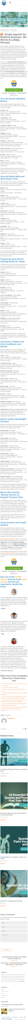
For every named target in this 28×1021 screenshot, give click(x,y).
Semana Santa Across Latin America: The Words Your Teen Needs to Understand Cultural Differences (14, 708)
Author (2, 715)
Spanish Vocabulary (4, 30)
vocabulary (3, 729)
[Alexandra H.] (4, 719)
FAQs (2, 993)
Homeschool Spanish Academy (11, 539)
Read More (2, 776)
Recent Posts (8, 715)
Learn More (21, 981)
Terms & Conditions (6, 1017)
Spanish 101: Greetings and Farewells (11, 901)
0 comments (14, 30)
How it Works (4, 995)
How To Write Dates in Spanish (10, 687)
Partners (3, 997)
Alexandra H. (14, 29)
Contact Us (21, 1017)
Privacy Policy (15, 1017)
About (2, 989)
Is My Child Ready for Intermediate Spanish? (12, 1004)
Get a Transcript (5, 991)
